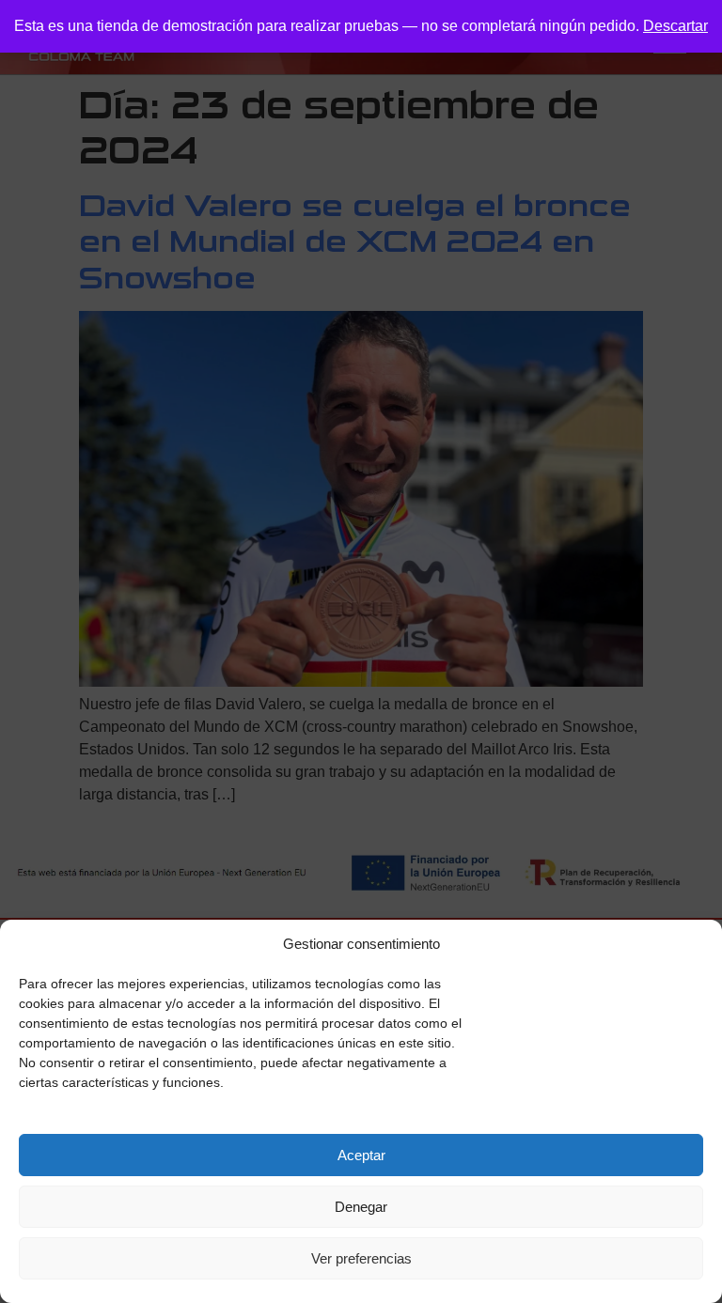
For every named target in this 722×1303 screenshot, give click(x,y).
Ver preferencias (361, 1258)
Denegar (361, 1207)
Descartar (675, 26)
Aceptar (361, 1155)
